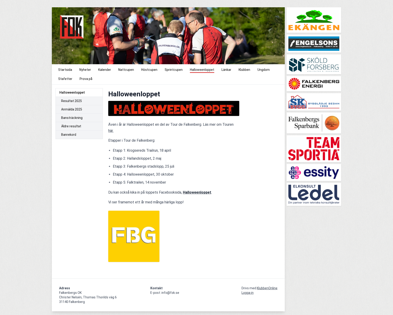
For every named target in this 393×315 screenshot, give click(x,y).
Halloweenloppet (72, 92)
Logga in (248, 293)
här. (110, 130)
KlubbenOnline (267, 288)
